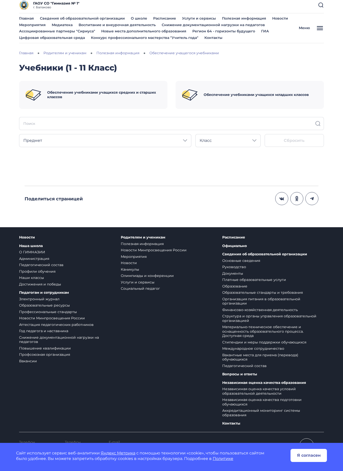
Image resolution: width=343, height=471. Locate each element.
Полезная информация (244, 18)
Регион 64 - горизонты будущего (223, 31)
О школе (139, 18)
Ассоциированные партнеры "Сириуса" (57, 31)
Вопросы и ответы (239, 374)
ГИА (265, 31)
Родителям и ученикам (143, 237)
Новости (280, 18)
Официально (234, 246)
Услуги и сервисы (199, 18)
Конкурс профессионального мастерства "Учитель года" (144, 37)
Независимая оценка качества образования (264, 383)
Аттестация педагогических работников (56, 324)
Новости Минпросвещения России (52, 318)
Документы (232, 273)
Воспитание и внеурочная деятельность (117, 25)
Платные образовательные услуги (254, 279)
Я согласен (309, 455)
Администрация (34, 258)
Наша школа (31, 246)
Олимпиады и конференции (147, 275)
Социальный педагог (140, 288)
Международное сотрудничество (253, 348)
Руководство (234, 267)
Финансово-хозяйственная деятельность (260, 310)
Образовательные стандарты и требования (262, 292)
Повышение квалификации (45, 348)
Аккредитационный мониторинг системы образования (261, 412)
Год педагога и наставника (43, 331)
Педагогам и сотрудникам (44, 292)
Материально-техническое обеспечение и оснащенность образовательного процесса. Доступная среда (263, 331)
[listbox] (105, 140)
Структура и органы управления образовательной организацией (269, 318)
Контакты (213, 37)
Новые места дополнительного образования (143, 31)
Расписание (164, 18)
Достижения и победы (40, 284)
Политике (223, 458)
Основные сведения (241, 260)
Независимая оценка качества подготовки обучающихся (262, 401)
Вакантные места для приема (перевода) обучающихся (260, 357)
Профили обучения (37, 271)
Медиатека (62, 25)
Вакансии (28, 361)
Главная (26, 18)
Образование (234, 286)
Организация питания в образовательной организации (261, 301)
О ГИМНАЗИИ (32, 252)
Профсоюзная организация (44, 354)
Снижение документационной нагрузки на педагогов (213, 25)
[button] (321, 5)
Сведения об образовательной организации (82, 18)
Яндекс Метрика (118, 453)
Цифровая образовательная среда (52, 37)
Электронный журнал (39, 299)
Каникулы (130, 269)
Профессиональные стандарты (48, 312)
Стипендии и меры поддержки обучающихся (264, 342)
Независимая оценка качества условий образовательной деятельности (259, 391)
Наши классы (31, 277)
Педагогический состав (41, 265)
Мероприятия (32, 25)
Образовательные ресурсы (44, 305)
